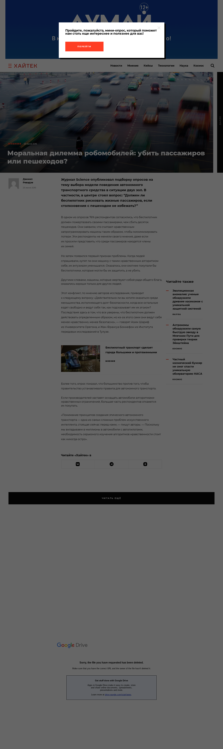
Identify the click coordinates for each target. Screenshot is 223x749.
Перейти (84, 46)
